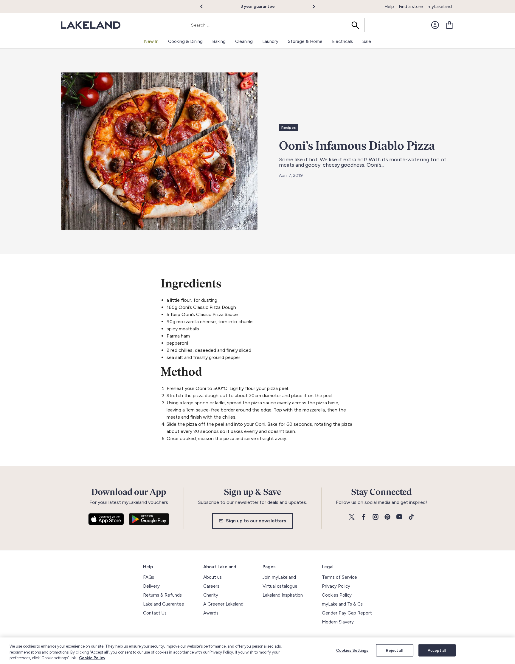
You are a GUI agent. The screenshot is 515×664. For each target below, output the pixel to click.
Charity (210, 595)
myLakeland (440, 6)
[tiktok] (411, 517)
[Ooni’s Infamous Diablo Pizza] (159, 151)
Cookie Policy (92, 658)
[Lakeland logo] (90, 25)
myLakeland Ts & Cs (342, 604)
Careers (211, 586)
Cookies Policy (337, 595)
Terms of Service (339, 577)
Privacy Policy (336, 586)
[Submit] (357, 25)
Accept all (437, 650)
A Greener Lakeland (223, 604)
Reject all (394, 650)
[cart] (449, 25)
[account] (435, 25)
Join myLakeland (279, 577)
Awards (210, 613)
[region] (257, 650)
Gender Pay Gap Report (347, 613)
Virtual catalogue (280, 586)
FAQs (148, 577)
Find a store (411, 6)
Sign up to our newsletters (256, 521)
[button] (205, 6)
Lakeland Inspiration (283, 595)
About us (212, 577)
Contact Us (155, 613)
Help (389, 6)
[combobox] (275, 25)
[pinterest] (387, 517)
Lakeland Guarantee (163, 604)
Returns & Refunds (162, 595)
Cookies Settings (352, 650)
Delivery (151, 586)
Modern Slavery (338, 622)
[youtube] (399, 517)
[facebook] (363, 517)
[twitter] (351, 517)
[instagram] (375, 517)
